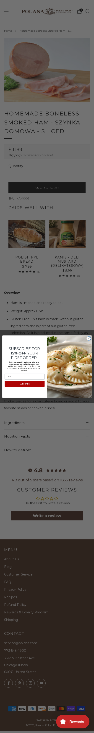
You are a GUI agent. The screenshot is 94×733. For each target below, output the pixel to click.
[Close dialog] (89, 338)
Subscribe (25, 383)
